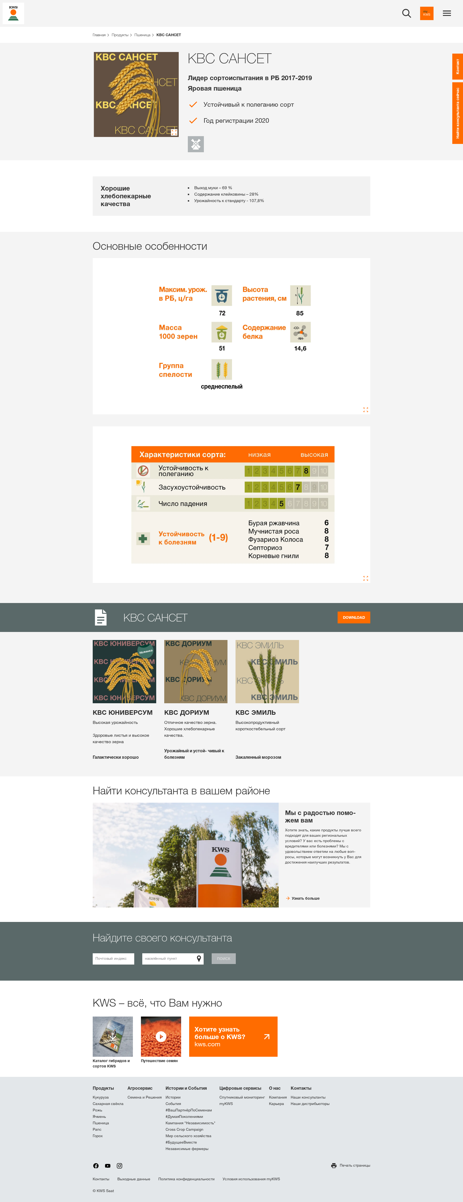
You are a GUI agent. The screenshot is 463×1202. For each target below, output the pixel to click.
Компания (278, 1097)
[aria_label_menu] (447, 13)
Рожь (97, 1110)
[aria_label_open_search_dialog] (406, 13)
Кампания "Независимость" (190, 1123)
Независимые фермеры (187, 1148)
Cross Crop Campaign (184, 1129)
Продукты (103, 1088)
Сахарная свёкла (108, 1103)
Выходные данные (133, 1179)
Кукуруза (101, 1097)
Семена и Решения (145, 1097)
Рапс (97, 1129)
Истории (173, 1097)
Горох (98, 1135)
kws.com (220, 1036)
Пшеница (101, 1123)
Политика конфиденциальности (186, 1179)
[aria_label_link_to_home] (13, 13)
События (173, 1103)
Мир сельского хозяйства (188, 1135)
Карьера (276, 1103)
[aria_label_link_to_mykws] (427, 13)
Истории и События (186, 1088)
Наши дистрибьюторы (310, 1103)
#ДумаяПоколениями (184, 1116)
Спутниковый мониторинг (242, 1097)
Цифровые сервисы (240, 1088)
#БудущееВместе (181, 1142)
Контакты (301, 1088)
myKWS (226, 1103)
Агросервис (140, 1088)
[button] (161, 1040)
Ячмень (99, 1116)
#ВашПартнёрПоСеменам (189, 1110)
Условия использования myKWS (251, 1179)
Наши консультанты (308, 1097)
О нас (275, 1088)
